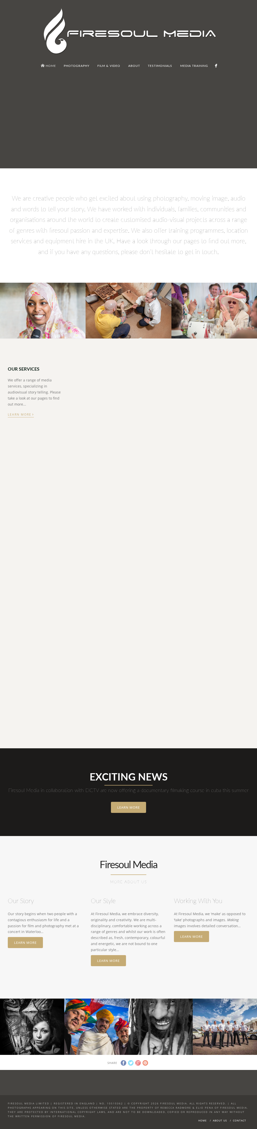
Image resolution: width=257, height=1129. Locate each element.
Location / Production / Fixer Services (32, 641)
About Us (220, 1120)
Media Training (91, 634)
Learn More (21, 414)
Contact (239, 1120)
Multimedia (88, 516)
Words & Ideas (28, 516)
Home (202, 1120)
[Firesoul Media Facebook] (216, 66)
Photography (89, 412)
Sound (208, 412)
